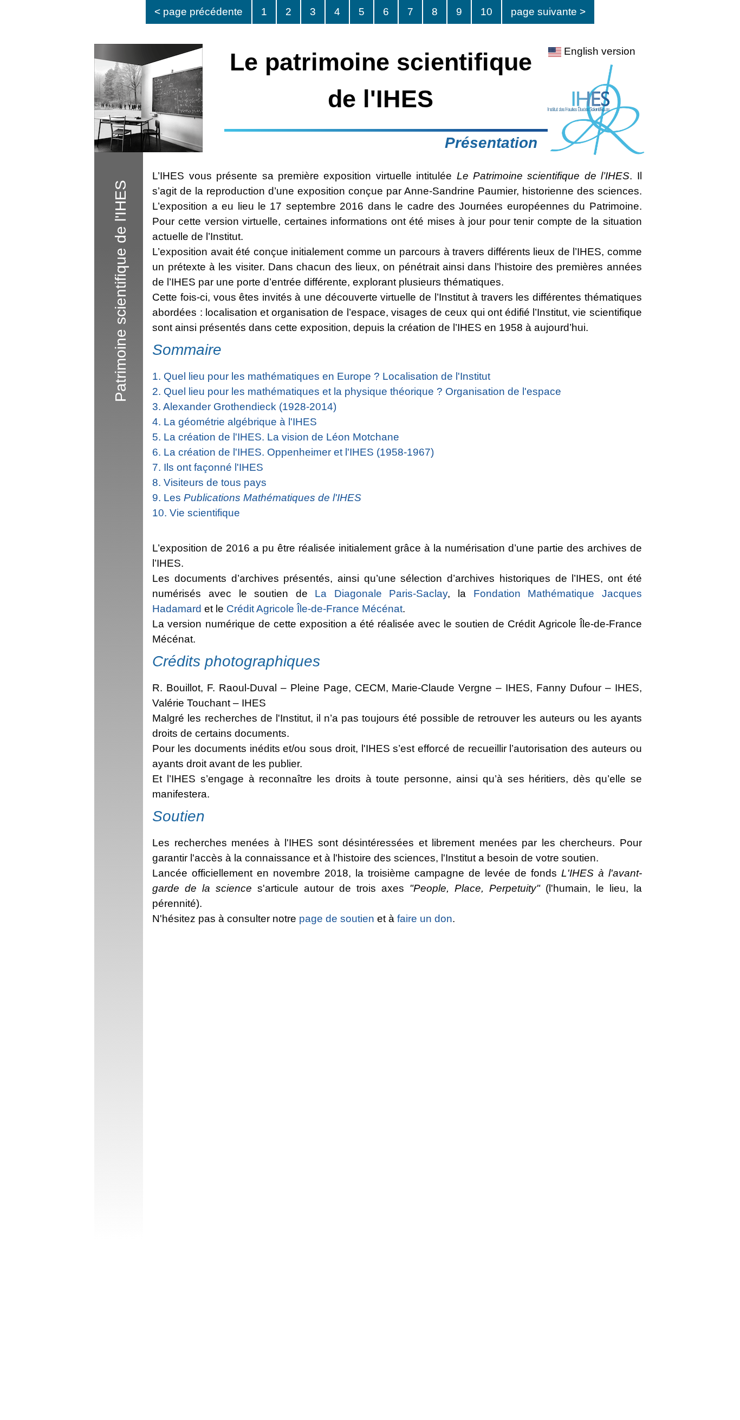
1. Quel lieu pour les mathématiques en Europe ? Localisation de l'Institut (321, 376)
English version (598, 51)
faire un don (424, 918)
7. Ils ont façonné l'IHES (207, 467)
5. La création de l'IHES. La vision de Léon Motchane (275, 437)
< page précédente (198, 11)
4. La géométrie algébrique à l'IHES (234, 421)
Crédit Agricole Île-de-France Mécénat (314, 608)
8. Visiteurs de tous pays (209, 482)
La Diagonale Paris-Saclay (381, 593)
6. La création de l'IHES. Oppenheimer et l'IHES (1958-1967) (293, 452)
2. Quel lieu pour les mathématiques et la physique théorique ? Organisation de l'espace (356, 391)
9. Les (256, 497)
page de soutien (336, 918)
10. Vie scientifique (196, 512)
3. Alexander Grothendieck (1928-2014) (244, 406)
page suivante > (548, 11)
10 (486, 11)
